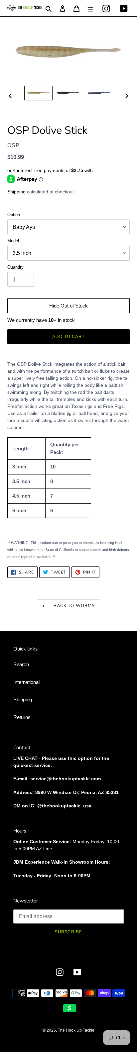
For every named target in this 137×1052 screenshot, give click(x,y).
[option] (38, 93)
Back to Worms (73, 606)
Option (13, 214)
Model (13, 240)
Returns (22, 717)
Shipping (16, 191)
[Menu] (90, 8)
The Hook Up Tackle (76, 1030)
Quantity (15, 267)
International (26, 682)
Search (21, 664)
